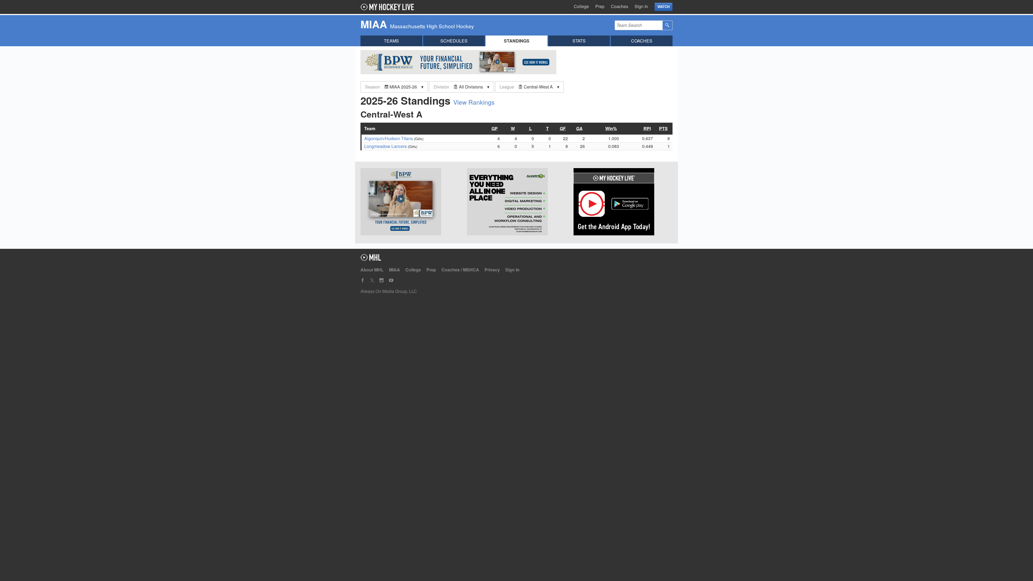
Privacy (492, 270)
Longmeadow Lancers (385, 146)
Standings (516, 41)
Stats (579, 41)
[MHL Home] (370, 259)
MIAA (394, 270)
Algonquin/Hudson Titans (388, 138)
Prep (599, 6)
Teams (391, 41)
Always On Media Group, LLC (388, 291)
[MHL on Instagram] (381, 280)
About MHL (372, 270)
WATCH (663, 6)
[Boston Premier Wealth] (409, 202)
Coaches (619, 6)
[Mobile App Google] (623, 202)
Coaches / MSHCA (460, 270)
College (581, 6)
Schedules (454, 41)
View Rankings (474, 102)
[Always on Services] (516, 202)
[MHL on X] (372, 280)
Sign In (641, 6)
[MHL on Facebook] (362, 280)
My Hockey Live (388, 7)
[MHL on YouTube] (391, 280)
